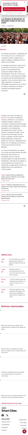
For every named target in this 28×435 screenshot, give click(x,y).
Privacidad (23, 425)
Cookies (24, 428)
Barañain (4, 117)
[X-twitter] (7, 415)
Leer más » (3, 331)
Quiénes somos (6, 422)
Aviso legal (23, 422)
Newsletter (5, 427)
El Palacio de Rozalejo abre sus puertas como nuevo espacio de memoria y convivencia (12, 374)
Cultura (3, 26)
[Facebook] (3, 415)
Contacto (4, 430)
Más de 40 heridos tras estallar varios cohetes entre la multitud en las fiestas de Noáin (13, 327)
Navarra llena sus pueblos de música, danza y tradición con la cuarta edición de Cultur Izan (13, 350)
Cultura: (3, 175)
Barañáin (3, 46)
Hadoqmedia (22, 420)
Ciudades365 (5, 424)
